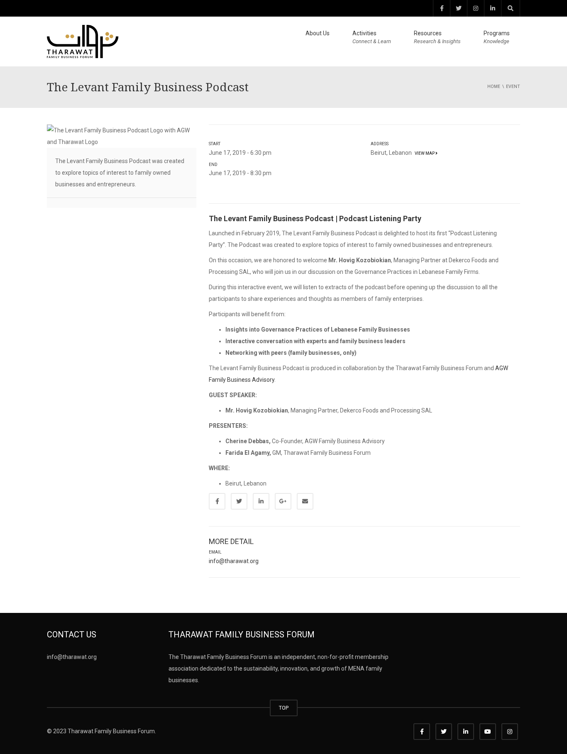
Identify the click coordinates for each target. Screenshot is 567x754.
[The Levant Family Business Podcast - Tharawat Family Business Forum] (83, 41)
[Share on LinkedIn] (261, 501)
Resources (437, 37)
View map (424, 153)
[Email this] (305, 501)
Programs (497, 37)
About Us (317, 33)
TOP (283, 708)
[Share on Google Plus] (283, 501)
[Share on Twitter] (239, 501)
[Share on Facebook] (217, 501)
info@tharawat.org (234, 561)
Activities (371, 37)
